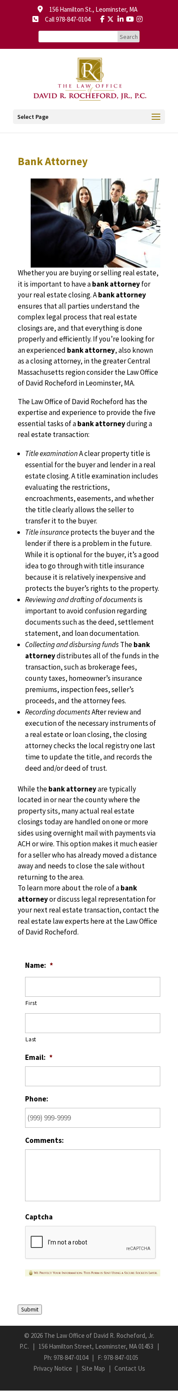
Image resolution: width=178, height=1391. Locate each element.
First (31, 1003)
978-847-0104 (71, 1357)
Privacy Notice (52, 1368)
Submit (29, 1309)
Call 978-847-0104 (65, 19)
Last (30, 1039)
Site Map (93, 1368)
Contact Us (129, 1368)
